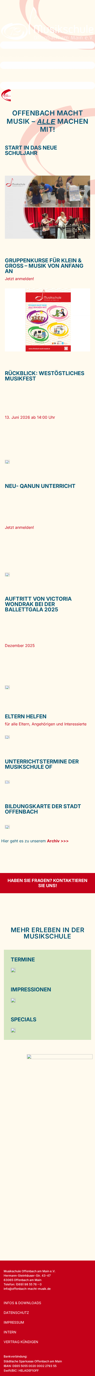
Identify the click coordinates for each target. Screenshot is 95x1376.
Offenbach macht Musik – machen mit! (47, 121)
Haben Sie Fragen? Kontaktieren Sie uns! (47, 883)
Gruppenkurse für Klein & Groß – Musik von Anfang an (44, 265)
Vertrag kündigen (21, 1342)
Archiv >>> (58, 840)
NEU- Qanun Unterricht (40, 486)
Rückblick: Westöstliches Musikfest (44, 376)
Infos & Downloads (22, 1303)
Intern (10, 1332)
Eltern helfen (26, 716)
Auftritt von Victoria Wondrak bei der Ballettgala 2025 (38, 604)
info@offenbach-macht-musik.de (27, 1289)
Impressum (14, 1322)
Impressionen (31, 989)
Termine (23, 959)
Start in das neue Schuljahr (31, 150)
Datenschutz (16, 1312)
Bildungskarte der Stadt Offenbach (43, 809)
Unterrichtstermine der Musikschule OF (42, 764)
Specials (23, 1019)
